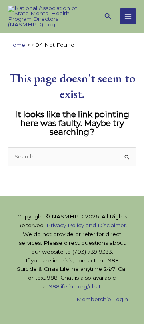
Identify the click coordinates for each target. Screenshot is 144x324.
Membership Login (102, 299)
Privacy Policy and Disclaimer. (86, 225)
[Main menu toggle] (128, 16)
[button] (108, 16)
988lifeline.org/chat (75, 286)
